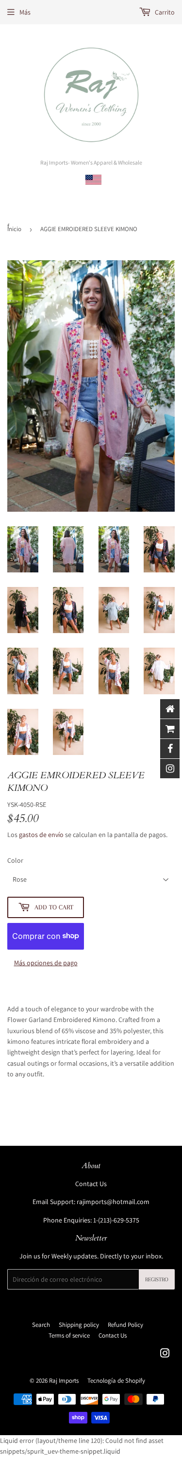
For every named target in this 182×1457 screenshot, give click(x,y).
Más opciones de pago (46, 962)
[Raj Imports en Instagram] (165, 1354)
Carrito (164, 12)
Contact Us (91, 1183)
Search (41, 1325)
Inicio (14, 229)
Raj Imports (64, 1380)
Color (15, 860)
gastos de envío (41, 834)
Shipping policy (79, 1325)
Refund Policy (125, 1325)
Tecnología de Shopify (116, 1380)
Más (25, 12)
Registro (156, 1279)
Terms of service (69, 1335)
